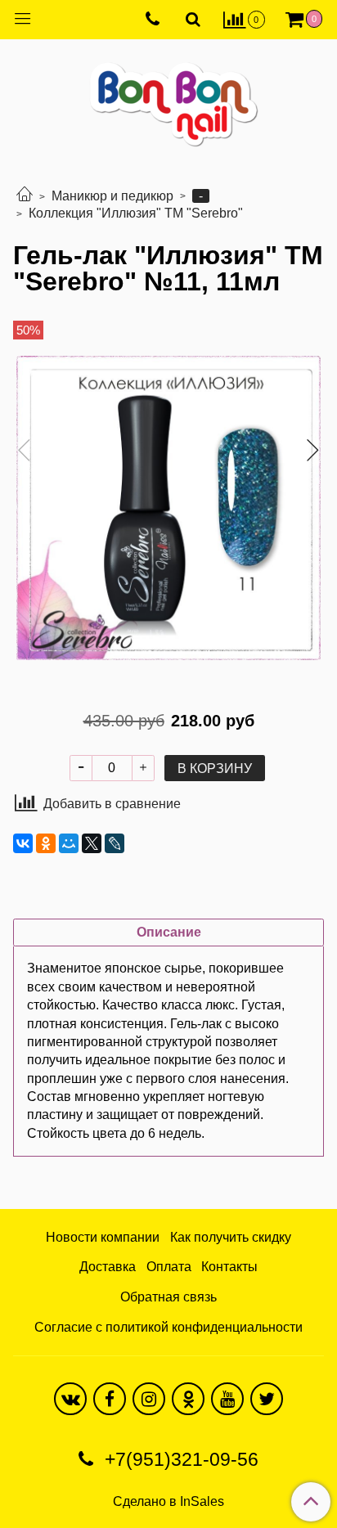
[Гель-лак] (168, 508)
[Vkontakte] (70, 1398)
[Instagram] (149, 1398)
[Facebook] (109, 1398)
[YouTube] (227, 1398)
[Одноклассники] (46, 843)
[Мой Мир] (69, 843)
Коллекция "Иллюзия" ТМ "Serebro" (136, 213)
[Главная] (24, 196)
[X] (91, 843)
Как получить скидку (230, 1237)
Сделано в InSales (168, 1501)
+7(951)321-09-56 (179, 1459)
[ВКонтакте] (23, 843)
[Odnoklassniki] (188, 1398)
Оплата (168, 1267)
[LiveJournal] (114, 843)
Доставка (107, 1267)
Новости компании (103, 1237)
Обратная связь (168, 1297)
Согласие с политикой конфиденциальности (168, 1327)
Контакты (229, 1267)
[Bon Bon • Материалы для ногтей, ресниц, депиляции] (168, 97)
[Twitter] (266, 1398)
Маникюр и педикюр (112, 196)
